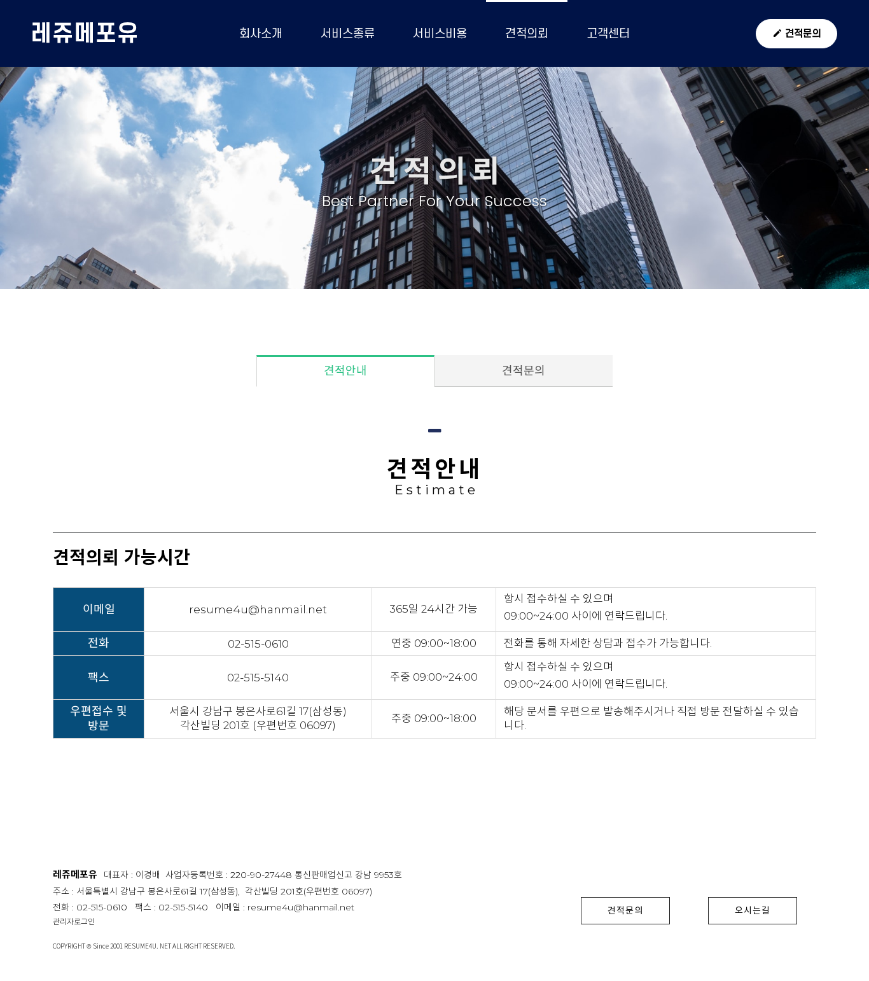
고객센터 (608, 33)
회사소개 (260, 33)
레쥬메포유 (85, 33)
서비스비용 (440, 33)
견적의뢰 (526, 33)
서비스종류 (348, 33)
